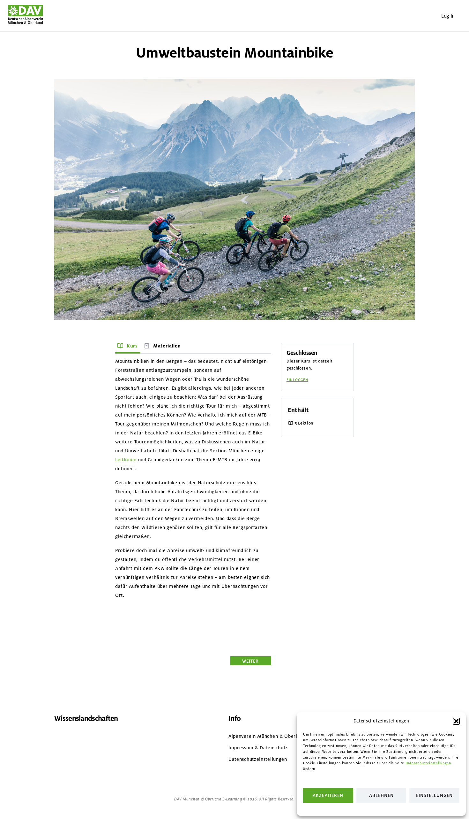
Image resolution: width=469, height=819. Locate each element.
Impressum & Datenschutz (258, 748)
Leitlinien (126, 460)
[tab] (127, 346)
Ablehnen (381, 795)
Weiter (250, 661)
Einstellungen (434, 795)
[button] (456, 721)
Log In (448, 16)
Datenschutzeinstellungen (428, 763)
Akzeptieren (328, 795)
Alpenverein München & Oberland (267, 736)
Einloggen (297, 380)
